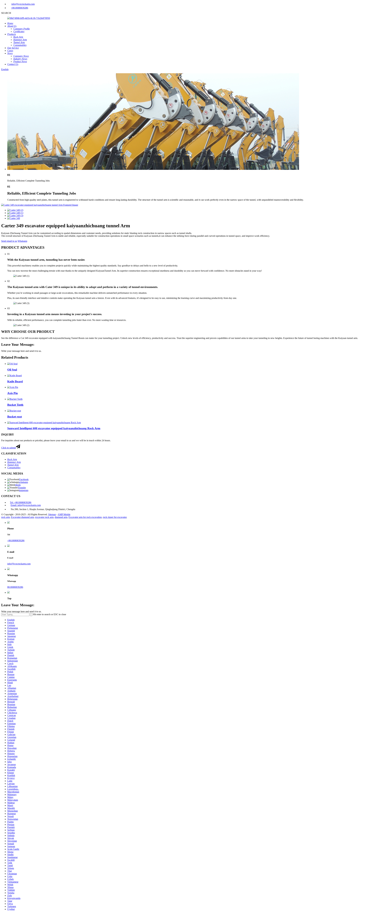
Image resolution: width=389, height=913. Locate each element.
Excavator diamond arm (22, 517)
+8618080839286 (19, 8)
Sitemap (52, 514)
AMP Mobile (64, 514)
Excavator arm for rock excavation (85, 517)
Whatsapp (22, 241)
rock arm (5, 517)
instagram (23, 490)
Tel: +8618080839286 (20, 502)
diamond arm (61, 517)
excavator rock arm (44, 517)
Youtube (22, 487)
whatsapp (23, 482)
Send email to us (9, 241)
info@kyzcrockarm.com (23, 4)
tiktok (18, 485)
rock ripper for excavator (114, 517)
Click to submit (8, 447)
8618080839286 (15, 587)
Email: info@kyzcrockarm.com (26, 505)
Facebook (24, 479)
